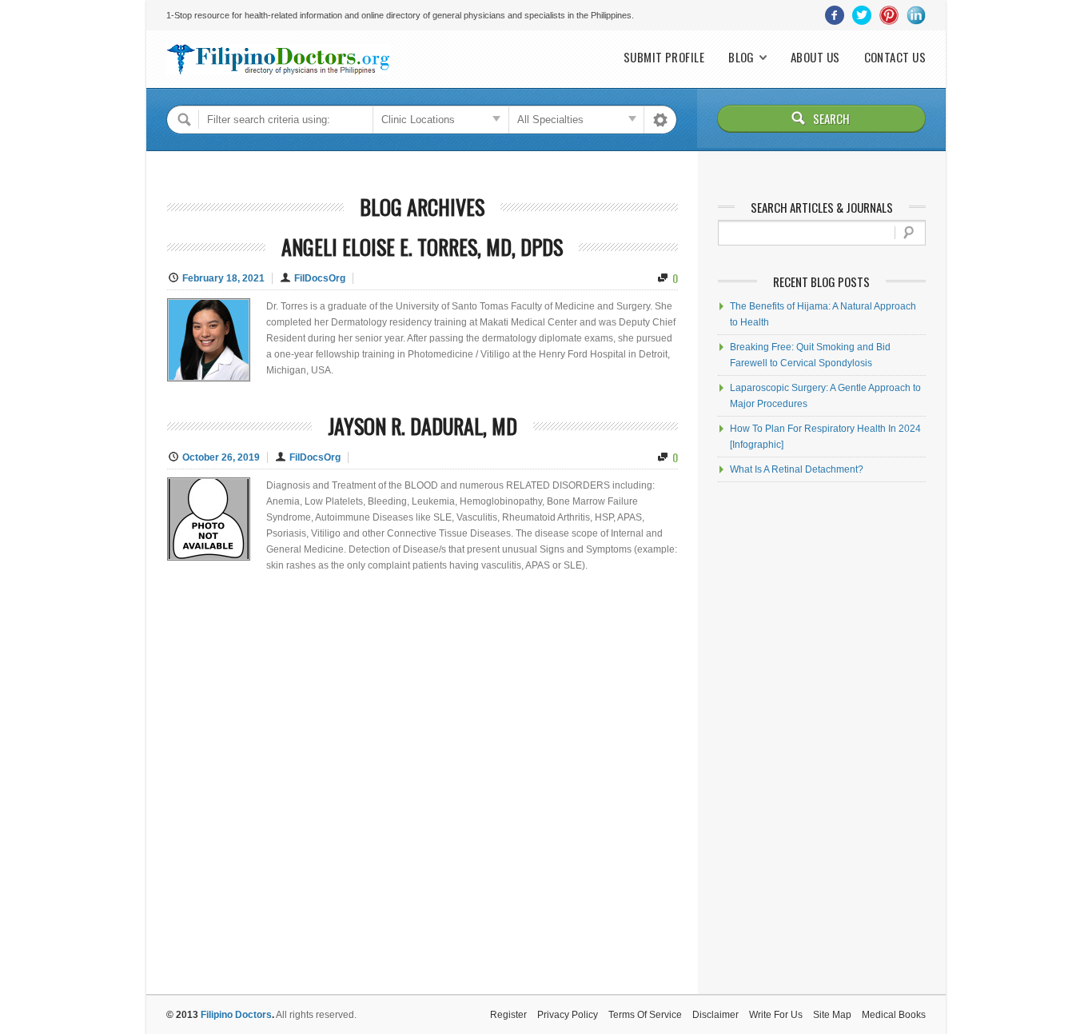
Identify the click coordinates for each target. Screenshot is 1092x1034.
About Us (815, 57)
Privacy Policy (567, 1014)
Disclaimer (715, 1014)
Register (508, 1014)
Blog (741, 57)
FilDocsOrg (319, 278)
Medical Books (894, 1014)
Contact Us (895, 57)
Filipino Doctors (236, 1014)
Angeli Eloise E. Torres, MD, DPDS (422, 246)
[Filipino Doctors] (278, 59)
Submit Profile (664, 57)
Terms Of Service (645, 1014)
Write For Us (776, 1014)
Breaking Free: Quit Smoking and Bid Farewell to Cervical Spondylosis (810, 355)
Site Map (832, 1014)
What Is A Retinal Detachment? (796, 469)
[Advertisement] (822, 738)
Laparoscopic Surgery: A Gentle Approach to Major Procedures (825, 395)
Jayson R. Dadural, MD (422, 425)
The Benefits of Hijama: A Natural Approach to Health (823, 314)
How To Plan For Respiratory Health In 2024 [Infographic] (825, 436)
